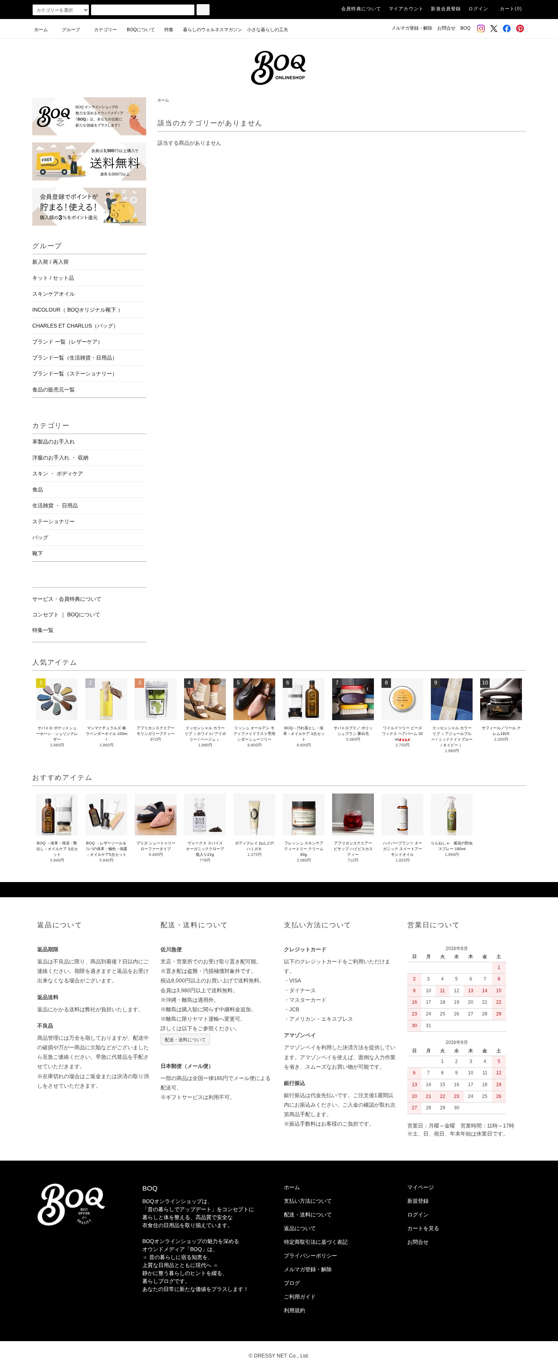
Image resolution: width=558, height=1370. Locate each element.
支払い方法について (308, 1201)
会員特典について (361, 8)
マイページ (420, 1187)
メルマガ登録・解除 (411, 28)
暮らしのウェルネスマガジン (212, 29)
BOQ (465, 28)
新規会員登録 (446, 8)
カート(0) (511, 8)
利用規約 (294, 1310)
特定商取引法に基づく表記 (316, 1242)
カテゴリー (105, 29)
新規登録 (418, 1201)
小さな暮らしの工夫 (267, 29)
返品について (300, 1228)
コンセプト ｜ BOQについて (66, 614)
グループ (71, 29)
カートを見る (423, 1228)
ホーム (41, 29)
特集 (171, 29)
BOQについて (143, 29)
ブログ (292, 1283)
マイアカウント (406, 8)
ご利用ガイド (300, 1297)
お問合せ (446, 28)
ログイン (478, 8)
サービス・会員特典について (66, 599)
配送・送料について (185, 1039)
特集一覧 (43, 630)
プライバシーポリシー (310, 1256)
